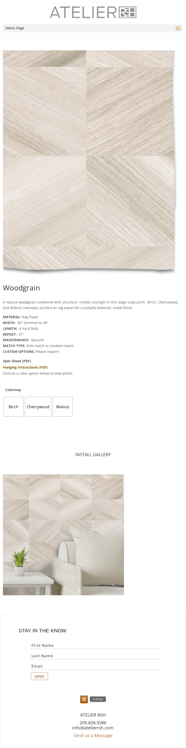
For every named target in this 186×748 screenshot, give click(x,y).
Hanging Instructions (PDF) (25, 367)
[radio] (13, 406)
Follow (98, 699)
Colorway (13, 389)
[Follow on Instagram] (84, 699)
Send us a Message (92, 735)
